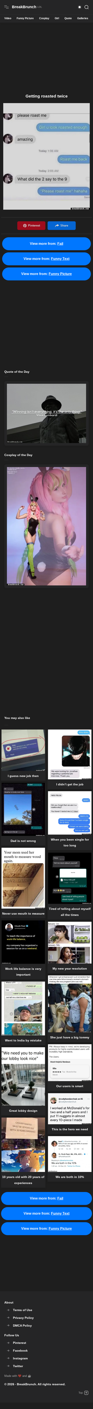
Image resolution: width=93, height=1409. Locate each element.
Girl (57, 18)
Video (7, 18)
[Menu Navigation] (6, 7)
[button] (79, 7)
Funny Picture (25, 18)
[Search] (86, 7)
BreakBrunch (26, 1384)
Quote (68, 18)
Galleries (82, 18)
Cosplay (44, 18)
